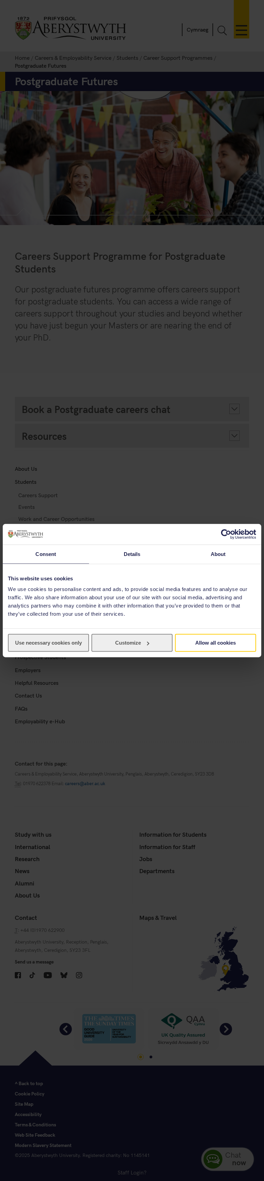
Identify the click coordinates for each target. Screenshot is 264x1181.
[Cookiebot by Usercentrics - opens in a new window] (226, 534)
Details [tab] (132, 554)
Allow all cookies (215, 643)
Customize (128, 643)
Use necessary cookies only (48, 643)
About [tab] (218, 554)
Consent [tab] (45, 554)
